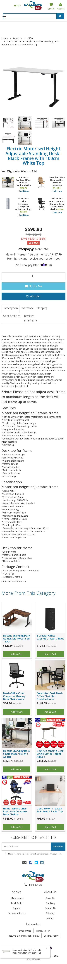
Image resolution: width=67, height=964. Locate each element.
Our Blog (50, 903)
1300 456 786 (35, 884)
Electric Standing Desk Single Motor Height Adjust (16, 754)
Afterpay (50, 913)
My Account (17, 898)
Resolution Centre (17, 913)
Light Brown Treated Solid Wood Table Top (50, 810)
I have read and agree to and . (35, 854)
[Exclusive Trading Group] (33, 5)
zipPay (50, 917)
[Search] (60, 17)
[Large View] (8, 123)
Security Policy (51, 935)
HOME (17, 5)
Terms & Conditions (37, 854)
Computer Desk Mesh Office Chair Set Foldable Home (50, 696)
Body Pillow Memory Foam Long (26, 953)
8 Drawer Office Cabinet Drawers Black (50, 637)
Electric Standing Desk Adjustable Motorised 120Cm (16, 638)
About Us (50, 898)
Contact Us (50, 908)
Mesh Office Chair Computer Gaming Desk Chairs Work (14, 696)
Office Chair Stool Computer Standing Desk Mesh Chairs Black (57, 204)
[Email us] (24, 862)
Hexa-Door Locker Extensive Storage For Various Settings (23, 204)
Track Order (17, 903)
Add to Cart (17, 654)
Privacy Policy (55, 854)
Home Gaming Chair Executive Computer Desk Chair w (15, 811)
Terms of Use (24, 930)
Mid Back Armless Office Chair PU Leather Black (23, 181)
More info (41, 249)
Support (17, 908)
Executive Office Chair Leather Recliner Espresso (57, 181)
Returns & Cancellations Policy (23, 935)
